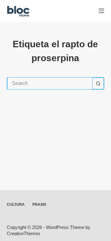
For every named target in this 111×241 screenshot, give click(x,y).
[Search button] (98, 83)
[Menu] (101, 11)
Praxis (39, 204)
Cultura (16, 204)
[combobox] (49, 83)
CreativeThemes (23, 233)
